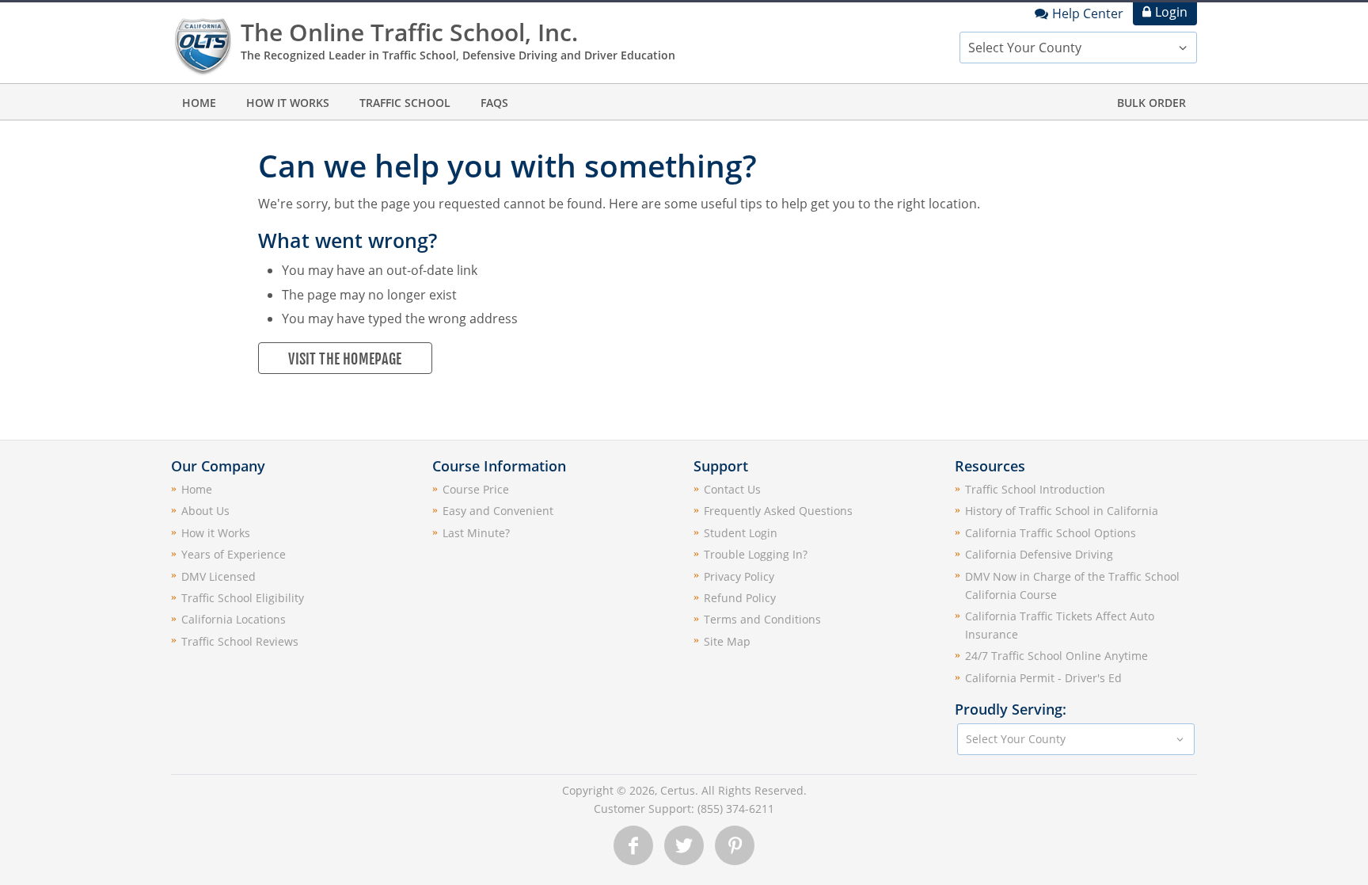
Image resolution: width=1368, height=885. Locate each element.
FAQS (494, 102)
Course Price (476, 489)
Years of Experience (233, 554)
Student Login (740, 532)
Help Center (1087, 13)
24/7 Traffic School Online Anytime (1056, 655)
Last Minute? (476, 532)
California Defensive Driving (1039, 554)
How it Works (215, 532)
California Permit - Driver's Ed (1043, 677)
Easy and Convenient (498, 510)
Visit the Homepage (344, 359)
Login (1171, 12)
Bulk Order (1151, 102)
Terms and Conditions (762, 619)
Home (199, 102)
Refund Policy (740, 597)
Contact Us (732, 489)
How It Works (287, 102)
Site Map (727, 641)
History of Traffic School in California (1061, 510)
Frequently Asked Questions (778, 510)
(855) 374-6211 (735, 808)
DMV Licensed (218, 576)
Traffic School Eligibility (242, 597)
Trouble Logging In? (756, 554)
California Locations (233, 619)
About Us (205, 510)
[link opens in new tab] (633, 845)
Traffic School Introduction (1035, 489)
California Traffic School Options (1050, 532)
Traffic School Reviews (239, 641)
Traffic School (404, 102)
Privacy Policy (739, 576)
